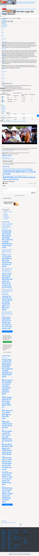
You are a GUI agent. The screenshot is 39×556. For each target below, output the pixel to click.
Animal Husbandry (5, 471)
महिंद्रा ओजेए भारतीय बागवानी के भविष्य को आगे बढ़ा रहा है (7, 425)
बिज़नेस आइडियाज (4, 26)
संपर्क (3, 113)
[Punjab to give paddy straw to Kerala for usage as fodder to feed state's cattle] (17, 168)
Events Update (16, 545)
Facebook (25, 538)
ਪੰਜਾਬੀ (3, 547)
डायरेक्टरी (33, 3)
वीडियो (26, 3)
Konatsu (3, 159)
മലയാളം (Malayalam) (4, 533)
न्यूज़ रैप (7, 9)
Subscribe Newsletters (7, 352)
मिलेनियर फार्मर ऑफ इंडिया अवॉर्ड (7, 21)
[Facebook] (2, 96)
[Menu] (4, 1)
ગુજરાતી (3, 549)
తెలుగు (3, 548)
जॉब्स (20, 525)
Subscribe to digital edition (17, 539)
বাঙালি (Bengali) (3, 539)
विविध (29, 9)
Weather (3, 456)
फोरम (3, 109)
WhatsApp (25, 543)
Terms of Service (17, 553)
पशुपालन (20, 2)
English (3, 530)
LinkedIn (24, 540)
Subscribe (19, 93)
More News (7, 504)
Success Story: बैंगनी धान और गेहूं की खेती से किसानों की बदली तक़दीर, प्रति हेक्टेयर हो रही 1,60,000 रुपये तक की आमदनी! (7, 280)
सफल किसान (4, 3)
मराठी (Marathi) (3, 535)
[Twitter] (2, 99)
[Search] (5, 5)
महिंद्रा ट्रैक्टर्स (4, 22)
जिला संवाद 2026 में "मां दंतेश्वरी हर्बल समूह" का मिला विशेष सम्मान (7, 414)
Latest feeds (6, 355)
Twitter (24, 539)
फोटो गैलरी (23, 3)
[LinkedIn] (2, 100)
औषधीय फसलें (10, 536)
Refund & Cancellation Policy (25, 553)
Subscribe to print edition (17, 537)
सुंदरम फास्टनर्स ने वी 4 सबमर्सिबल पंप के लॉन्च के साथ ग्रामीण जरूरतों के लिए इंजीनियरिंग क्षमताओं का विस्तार (7, 387)
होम (6, 2)
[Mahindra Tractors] (19, 11)
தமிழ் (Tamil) (4, 537)
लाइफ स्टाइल (25, 9)
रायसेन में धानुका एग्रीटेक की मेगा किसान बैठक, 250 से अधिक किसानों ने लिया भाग (7, 402)
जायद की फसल (4, 24)
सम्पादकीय (19, 3)
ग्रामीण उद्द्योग (10, 543)
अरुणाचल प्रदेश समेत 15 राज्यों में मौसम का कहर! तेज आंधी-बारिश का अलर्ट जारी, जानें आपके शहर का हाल (7, 464)
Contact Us (25, 531)
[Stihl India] (11, 11)
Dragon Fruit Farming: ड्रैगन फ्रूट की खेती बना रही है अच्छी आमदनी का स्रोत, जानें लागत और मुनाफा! (7, 260)
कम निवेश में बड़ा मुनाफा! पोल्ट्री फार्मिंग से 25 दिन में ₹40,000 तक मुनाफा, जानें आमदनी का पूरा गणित (7, 479)
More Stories (7, 331)
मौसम (10, 2)
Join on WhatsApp (7, 342)
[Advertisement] (7, 511)
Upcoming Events (17, 544)
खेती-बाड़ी (12, 2)
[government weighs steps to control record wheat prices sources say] (15, 176)
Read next (6, 166)
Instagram (25, 541)
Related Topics (7, 155)
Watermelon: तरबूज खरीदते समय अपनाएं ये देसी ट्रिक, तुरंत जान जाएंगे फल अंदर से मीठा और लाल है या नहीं (7, 323)
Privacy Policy (11, 553)
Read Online (16, 530)
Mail (34, 163)
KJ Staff (7, 163)
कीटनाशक (8, 159)
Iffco (6, 159)
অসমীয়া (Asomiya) (3, 545)
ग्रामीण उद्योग (29, 2)
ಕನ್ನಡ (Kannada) (3, 541)
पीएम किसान (4, 27)
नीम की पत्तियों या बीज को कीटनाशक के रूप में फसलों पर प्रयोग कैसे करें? (15, 121)
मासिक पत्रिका (29, 3)
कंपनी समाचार (16, 3)
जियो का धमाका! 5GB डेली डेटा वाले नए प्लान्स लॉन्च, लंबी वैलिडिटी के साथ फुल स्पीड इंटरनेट (7, 436)
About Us (24, 530)
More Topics (4, 118)
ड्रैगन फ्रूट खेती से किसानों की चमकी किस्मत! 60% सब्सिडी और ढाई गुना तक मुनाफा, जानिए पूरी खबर (7, 449)
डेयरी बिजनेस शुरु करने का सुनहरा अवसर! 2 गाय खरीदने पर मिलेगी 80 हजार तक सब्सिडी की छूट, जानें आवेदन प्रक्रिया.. (7, 495)
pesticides (12, 159)
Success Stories (4, 357)
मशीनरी (26, 2)
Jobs (27, 9)
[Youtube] (2, 101)
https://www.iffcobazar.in (6, 150)
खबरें (8, 530)
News (3, 378)
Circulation (16, 532)
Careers (24, 532)
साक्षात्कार (12, 3)
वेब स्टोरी (32, 2)
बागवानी (23, 2)
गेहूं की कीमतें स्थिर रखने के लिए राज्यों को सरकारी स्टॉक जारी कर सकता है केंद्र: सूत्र (19, 178)
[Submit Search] (38, 116)
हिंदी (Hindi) (4, 531)
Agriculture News (5, 157)
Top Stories (6, 221)
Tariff (15, 533)
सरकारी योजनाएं (16, 2)
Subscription (16, 531)
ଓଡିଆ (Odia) (4, 543)
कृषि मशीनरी (4, 23)
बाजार (7, 3)
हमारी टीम (3, 112)
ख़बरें (8, 2)
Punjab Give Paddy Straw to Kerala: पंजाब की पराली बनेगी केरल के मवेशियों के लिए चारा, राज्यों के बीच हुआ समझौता (19, 172)
